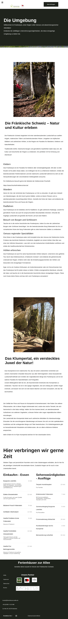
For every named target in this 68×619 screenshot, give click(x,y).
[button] (2, 2)
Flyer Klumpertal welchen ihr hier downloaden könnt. (33, 434)
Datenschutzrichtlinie (34, 616)
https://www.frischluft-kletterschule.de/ (15, 185)
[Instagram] (16, 616)
